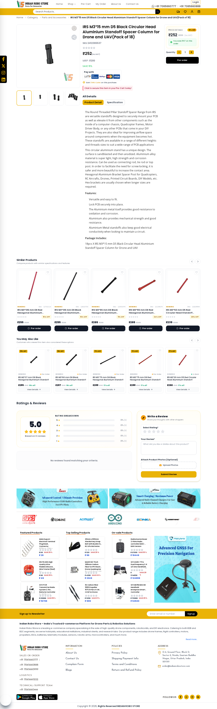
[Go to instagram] (192, 697)
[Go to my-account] (192, 11)
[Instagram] (3, 72)
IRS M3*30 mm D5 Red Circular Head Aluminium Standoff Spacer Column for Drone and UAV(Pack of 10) (144, 378)
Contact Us (72, 658)
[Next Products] (197, 261)
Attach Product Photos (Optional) (159, 459)
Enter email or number (162, 613)
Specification (115, 102)
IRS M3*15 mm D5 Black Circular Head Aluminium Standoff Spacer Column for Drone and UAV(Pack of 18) (130, 17)
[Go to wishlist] (185, 11)
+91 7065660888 (29, 665)
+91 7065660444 (29, 689)
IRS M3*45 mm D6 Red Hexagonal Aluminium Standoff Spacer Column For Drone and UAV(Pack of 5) (182, 378)
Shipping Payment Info (125, 658)
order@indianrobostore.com (176, 666)
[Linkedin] (3, 79)
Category (32, 17)
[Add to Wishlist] (48, 350)
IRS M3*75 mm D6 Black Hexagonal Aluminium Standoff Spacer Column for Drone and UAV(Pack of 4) (70, 378)
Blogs (69, 670)
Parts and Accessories (54, 17)
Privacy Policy (119, 653)
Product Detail (93, 102)
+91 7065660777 (29, 660)
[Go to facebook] (180, 697)
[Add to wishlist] (74, 28)
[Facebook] (3, 59)
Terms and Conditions (124, 664)
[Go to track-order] (178, 11)
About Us (71, 653)
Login (196, 2)
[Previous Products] (191, 261)
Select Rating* (150, 427)
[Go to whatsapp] (186, 697)
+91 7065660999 (29, 669)
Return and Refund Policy (126, 670)
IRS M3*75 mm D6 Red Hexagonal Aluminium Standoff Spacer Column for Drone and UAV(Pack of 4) (108, 378)
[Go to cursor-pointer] (198, 11)
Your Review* (148, 439)
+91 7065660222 (29, 679)
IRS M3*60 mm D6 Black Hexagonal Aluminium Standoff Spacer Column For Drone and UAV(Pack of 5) (33, 378)
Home (20, 17)
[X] (3, 65)
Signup (191, 613)
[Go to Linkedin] (198, 697)
